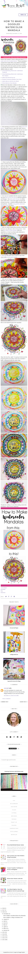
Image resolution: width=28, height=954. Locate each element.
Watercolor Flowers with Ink (14, 878)
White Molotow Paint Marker (9, 83)
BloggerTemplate (21, 952)
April (5, 926)
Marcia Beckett (10, 952)
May (5, 925)
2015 (3, 932)
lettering (14, 812)
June (5, 923)
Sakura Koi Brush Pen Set (8, 77)
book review (14, 806)
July (5, 921)
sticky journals (14, 831)
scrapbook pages (14, 828)
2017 (3, 910)
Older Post (23, 701)
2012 (3, 937)
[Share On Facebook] (9, 596)
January (6, 930)
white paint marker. (12, 257)
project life (14, 822)
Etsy (2, 591)
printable (14, 819)
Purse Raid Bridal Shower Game (15, 845)
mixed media (14, 816)
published (14, 825)
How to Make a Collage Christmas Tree (13, 917)
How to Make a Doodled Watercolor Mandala (14, 915)
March (5, 928)
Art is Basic (4, 587)
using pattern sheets (18, 204)
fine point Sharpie (15, 199)
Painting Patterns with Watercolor (14, 771)
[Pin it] (14, 596)
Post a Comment (6, 698)
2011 (3, 939)
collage (14, 809)
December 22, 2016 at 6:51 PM (11, 695)
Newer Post (5, 701)
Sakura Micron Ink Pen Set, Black (10, 81)
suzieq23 (6, 688)
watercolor (14, 834)
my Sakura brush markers (10, 230)
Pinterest (3, 592)
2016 (3, 912)
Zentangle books (5, 205)
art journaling (14, 803)
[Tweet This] (6, 596)
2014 (3, 934)
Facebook (3, 589)
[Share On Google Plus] (11, 596)
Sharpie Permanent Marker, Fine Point (12, 79)
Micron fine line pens (10, 197)
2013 (3, 936)
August (5, 919)
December (6, 913)
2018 (3, 908)
